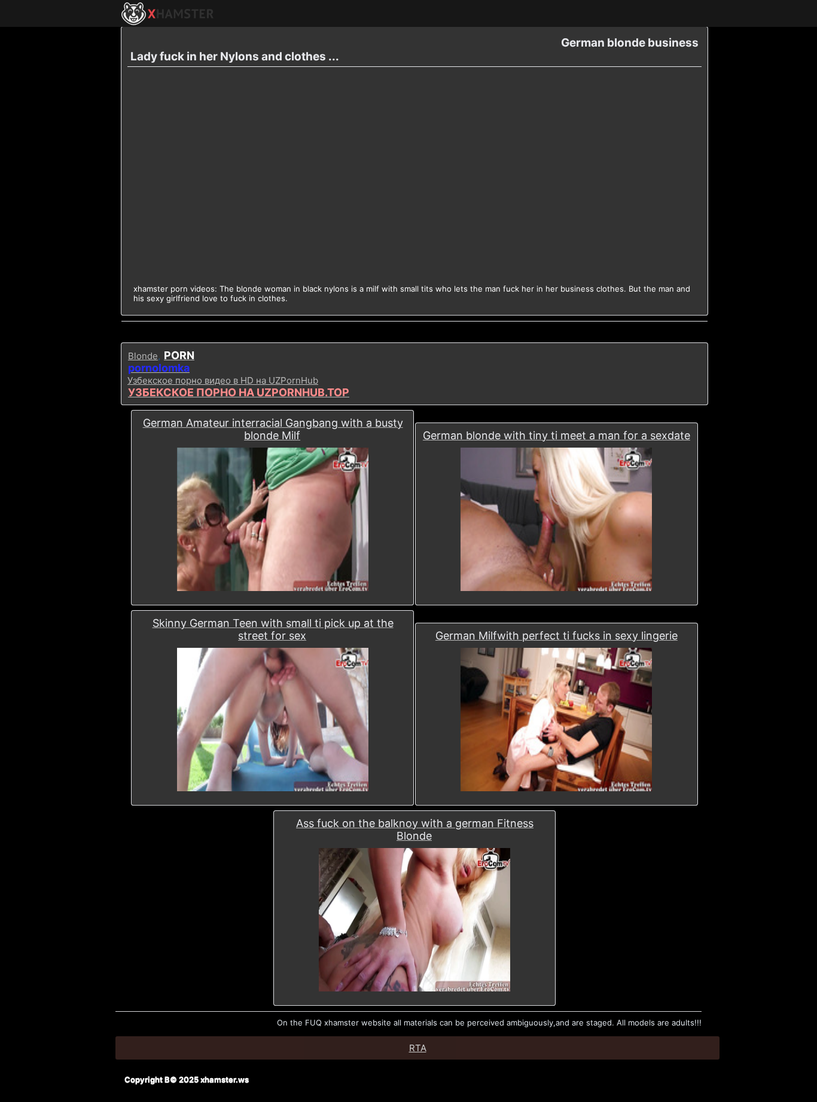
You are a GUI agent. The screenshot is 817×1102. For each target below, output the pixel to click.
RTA (417, 1048)
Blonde (143, 356)
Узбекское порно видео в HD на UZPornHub (222, 380)
